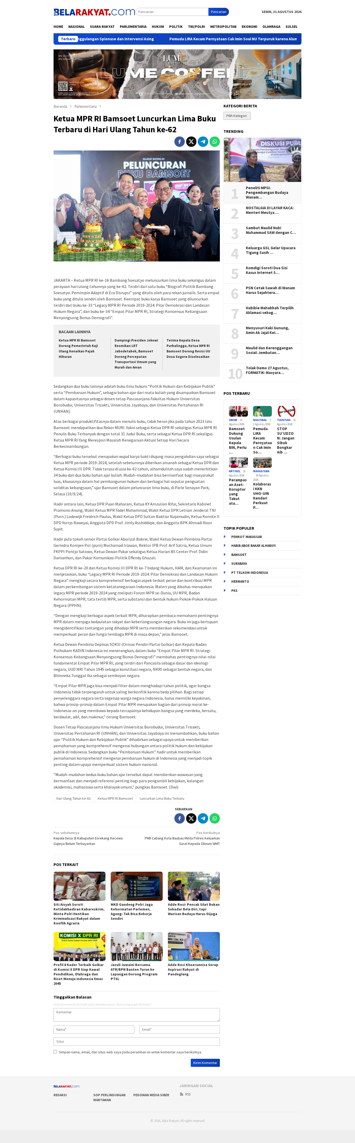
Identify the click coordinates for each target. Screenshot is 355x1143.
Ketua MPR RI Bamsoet (115, 798)
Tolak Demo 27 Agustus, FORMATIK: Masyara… (267, 370)
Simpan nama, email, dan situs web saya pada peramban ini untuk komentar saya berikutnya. (130, 1052)
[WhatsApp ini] (214, 141)
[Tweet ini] (191, 141)
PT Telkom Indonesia (249, 572)
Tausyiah (284, 420)
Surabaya (239, 563)
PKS (234, 590)
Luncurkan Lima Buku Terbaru (162, 798)
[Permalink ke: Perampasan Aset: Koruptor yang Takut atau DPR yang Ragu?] (238, 462)
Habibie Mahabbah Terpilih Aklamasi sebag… (270, 310)
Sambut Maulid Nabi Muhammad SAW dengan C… (271, 230)
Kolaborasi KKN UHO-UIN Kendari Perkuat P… (262, 496)
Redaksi (60, 1095)
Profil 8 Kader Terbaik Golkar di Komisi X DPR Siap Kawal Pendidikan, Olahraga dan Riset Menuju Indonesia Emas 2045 (79, 974)
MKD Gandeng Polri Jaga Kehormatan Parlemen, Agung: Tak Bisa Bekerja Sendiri (132, 911)
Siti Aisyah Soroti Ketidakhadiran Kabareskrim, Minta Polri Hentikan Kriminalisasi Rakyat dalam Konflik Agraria (79, 913)
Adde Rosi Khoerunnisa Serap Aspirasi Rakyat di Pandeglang (193, 969)
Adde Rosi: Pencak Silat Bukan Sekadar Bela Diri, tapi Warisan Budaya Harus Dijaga (194, 909)
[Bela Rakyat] (94, 11)
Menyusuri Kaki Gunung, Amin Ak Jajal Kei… (267, 330)
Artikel (234, 471)
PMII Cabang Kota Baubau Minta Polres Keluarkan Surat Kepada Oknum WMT (182, 838)
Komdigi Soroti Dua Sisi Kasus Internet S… (266, 270)
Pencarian (218, 11)
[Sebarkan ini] (179, 141)
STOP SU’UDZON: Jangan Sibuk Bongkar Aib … (285, 440)
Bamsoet (239, 555)
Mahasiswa (261, 471)
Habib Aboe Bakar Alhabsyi (253, 545)
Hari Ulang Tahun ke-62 (73, 798)
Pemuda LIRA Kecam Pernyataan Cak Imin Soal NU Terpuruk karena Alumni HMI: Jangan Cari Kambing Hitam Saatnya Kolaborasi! (237, 39)
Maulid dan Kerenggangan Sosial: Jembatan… (269, 350)
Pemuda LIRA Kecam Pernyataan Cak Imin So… (262, 440)
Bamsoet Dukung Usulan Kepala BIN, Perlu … (238, 440)
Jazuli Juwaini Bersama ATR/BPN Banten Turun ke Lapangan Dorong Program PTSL (134, 971)
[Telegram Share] (203, 141)
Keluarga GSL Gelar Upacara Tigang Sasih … (270, 250)
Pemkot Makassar (246, 537)
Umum (233, 420)
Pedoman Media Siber (151, 1095)
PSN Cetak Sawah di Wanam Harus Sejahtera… (270, 290)
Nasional (260, 420)
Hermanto (240, 581)
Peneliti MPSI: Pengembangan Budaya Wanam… (267, 193)
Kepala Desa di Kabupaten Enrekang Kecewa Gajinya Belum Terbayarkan (88, 838)
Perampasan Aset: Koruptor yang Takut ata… (238, 492)
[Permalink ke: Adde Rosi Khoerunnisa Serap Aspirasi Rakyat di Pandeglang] (194, 946)
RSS (187, 1094)
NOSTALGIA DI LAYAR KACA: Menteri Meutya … (270, 210)
